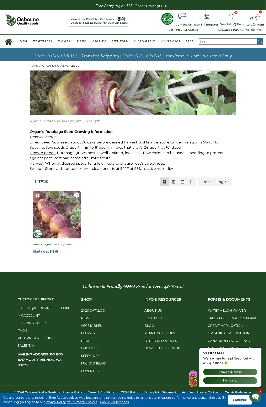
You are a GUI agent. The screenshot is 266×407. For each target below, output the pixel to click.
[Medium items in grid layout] (164, 181)
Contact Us (154, 318)
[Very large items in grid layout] (182, 181)
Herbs (82, 41)
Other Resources (160, 341)
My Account (29, 315)
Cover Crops (93, 371)
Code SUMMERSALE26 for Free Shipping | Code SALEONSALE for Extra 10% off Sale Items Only (133, 55)
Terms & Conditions (101, 392)
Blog (149, 326)
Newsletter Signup (162, 348)
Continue (240, 400)
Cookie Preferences (114, 402)
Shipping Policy (32, 323)
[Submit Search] (260, 41)
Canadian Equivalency (229, 341)
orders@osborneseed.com (43, 308)
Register (212, 24)
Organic (99, 41)
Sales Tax (26, 345)
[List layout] (191, 181)
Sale (189, 41)
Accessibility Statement (160, 392)
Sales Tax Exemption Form (232, 318)
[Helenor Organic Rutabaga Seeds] (57, 215)
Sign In (198, 24)
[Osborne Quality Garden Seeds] (22, 20)
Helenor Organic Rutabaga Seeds (53, 244)
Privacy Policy (56, 402)
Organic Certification (229, 333)
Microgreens (144, 41)
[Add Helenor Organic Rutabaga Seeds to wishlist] (77, 195)
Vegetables (42, 41)
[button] (255, 396)
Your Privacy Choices (82, 402)
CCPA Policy (129, 392)
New (23, 41)
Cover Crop (171, 41)
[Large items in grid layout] (173, 181)
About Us (153, 310)
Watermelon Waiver (227, 310)
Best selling (213, 182)
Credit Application (225, 326)
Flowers (64, 41)
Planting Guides (159, 333)
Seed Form (120, 41)
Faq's (22, 331)
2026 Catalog (93, 310)
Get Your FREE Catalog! (184, 29)
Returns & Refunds (36, 338)
